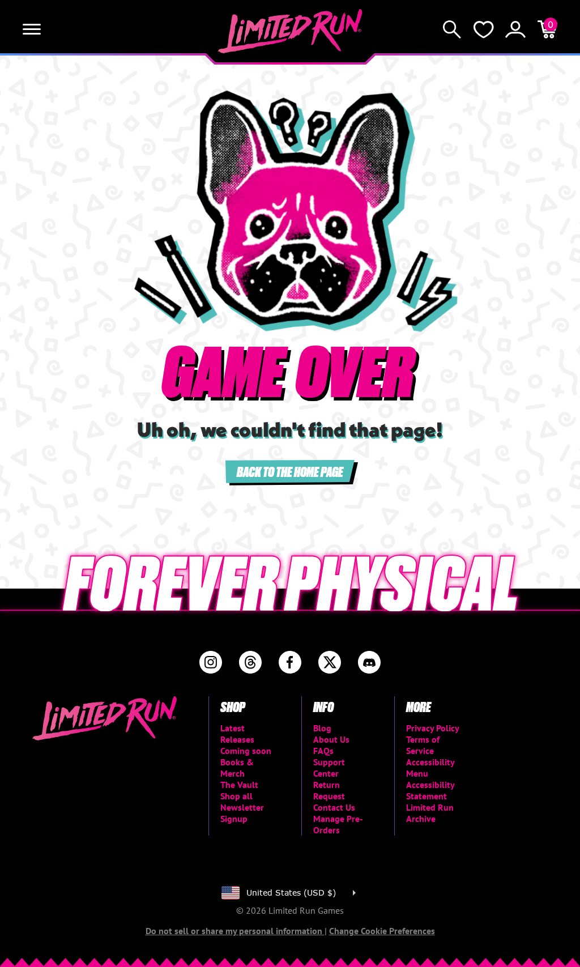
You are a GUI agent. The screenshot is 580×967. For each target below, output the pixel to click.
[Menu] (32, 29)
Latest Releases (237, 733)
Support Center (329, 767)
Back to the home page (290, 471)
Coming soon (245, 750)
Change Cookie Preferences (382, 930)
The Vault (239, 784)
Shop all (236, 796)
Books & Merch (237, 767)
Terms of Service (423, 745)
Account (515, 29)
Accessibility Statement (430, 790)
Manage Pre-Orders (338, 824)
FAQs (323, 750)
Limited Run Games (290, 31)
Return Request (329, 790)
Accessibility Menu (430, 767)
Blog (322, 728)
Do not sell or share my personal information (235, 930)
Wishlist (484, 29)
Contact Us (334, 807)
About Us (331, 739)
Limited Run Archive (430, 813)
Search (452, 29)
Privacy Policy (432, 728)
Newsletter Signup (242, 813)
